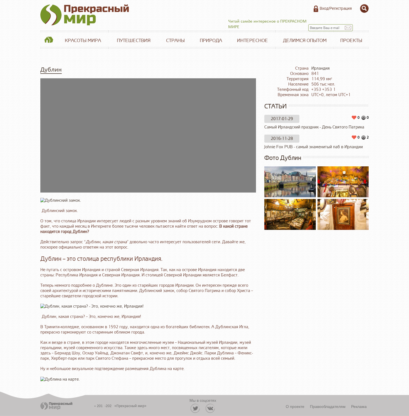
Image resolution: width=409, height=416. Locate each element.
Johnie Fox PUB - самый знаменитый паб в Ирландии (313, 147)
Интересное (252, 40)
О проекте (295, 406)
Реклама (359, 406)
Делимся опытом (305, 40)
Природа (211, 40)
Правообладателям (328, 406)
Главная (48, 41)
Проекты (351, 40)
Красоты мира (83, 40)
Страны (175, 40)
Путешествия (134, 40)
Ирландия (320, 68)
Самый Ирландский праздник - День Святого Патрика (314, 127)
